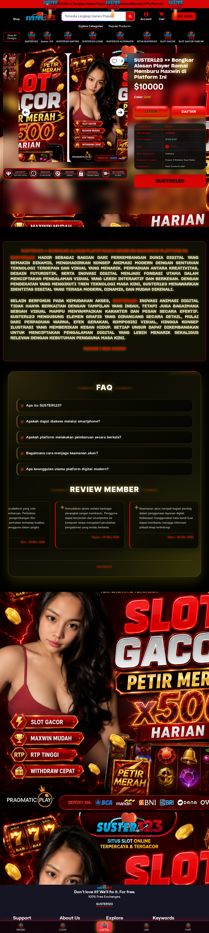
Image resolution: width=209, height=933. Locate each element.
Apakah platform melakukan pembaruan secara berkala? (73, 437)
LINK (146, 930)
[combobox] (94, 16)
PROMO (21, 930)
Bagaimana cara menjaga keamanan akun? (62, 453)
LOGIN (151, 111)
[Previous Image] (26, 112)
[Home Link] (40, 16)
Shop (16, 19)
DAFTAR (188, 111)
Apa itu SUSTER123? (43, 405)
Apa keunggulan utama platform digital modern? (67, 469)
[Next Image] (120, 112)
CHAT (188, 930)
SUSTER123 (170, 181)
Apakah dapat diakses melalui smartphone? (63, 421)
